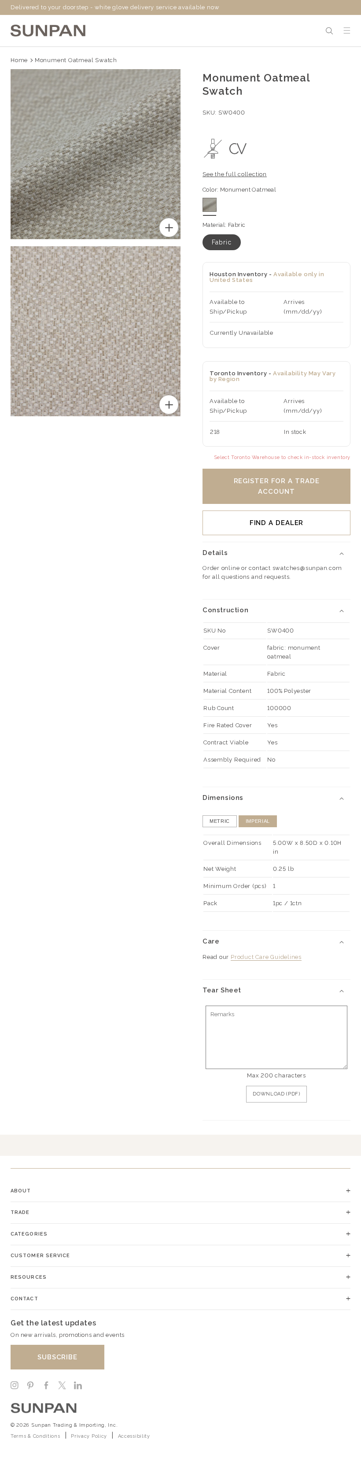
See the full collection (235, 174)
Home (19, 60)
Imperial (258, 821)
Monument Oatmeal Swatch (76, 60)
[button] (329, 30)
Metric (220, 821)
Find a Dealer (277, 523)
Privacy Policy (89, 1436)
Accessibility (134, 1436)
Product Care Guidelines (266, 957)
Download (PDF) (276, 1094)
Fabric (222, 242)
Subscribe (57, 1357)
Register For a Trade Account (277, 486)
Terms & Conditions (35, 1436)
